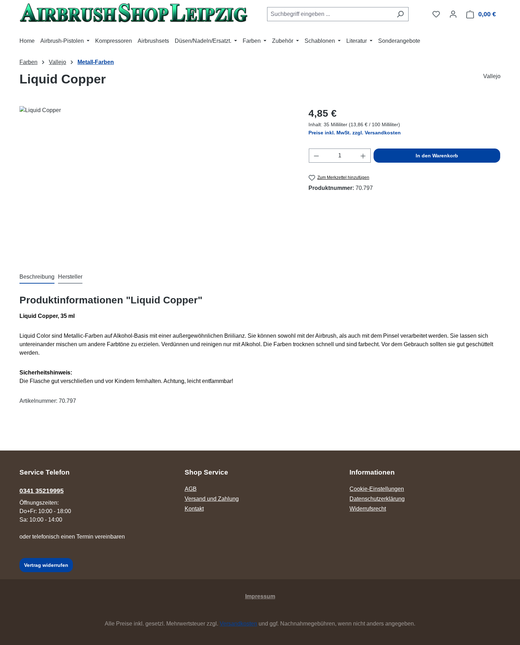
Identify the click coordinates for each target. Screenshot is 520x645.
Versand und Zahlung (212, 499)
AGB (191, 489)
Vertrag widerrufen (46, 565)
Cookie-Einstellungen (376, 489)
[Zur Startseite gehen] (133, 13)
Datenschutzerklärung (377, 499)
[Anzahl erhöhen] (363, 156)
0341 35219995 (41, 490)
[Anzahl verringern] (316, 156)
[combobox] (329, 14)
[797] (156, 182)
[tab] (36, 277)
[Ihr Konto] (453, 14)
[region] (156, 182)
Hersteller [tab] (70, 277)
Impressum (260, 596)
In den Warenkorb (437, 155)
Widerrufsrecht (367, 509)
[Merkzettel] (436, 14)
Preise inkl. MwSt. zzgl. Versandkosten (354, 132)
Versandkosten (238, 624)
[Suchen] (400, 14)
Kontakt (194, 509)
